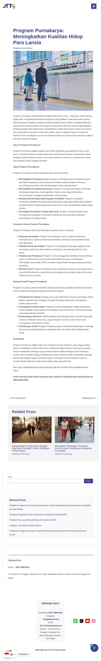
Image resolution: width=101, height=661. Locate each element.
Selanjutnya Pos (90, 398)
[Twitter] (81, 621)
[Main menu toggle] (93, 6)
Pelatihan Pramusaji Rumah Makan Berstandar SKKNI (32, 520)
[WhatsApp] (75, 621)
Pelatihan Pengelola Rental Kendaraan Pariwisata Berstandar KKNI (38, 515)
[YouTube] (87, 621)
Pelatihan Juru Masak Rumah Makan (25, 525)
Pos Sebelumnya (16, 398)
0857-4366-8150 (55, 613)
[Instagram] (93, 621)
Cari (10, 477)
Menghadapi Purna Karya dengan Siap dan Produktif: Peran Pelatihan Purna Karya (30, 448)
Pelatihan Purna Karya (22, 48)
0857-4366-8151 (23, 567)
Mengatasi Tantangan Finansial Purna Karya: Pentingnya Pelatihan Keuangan (73, 448)
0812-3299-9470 (21, 380)
